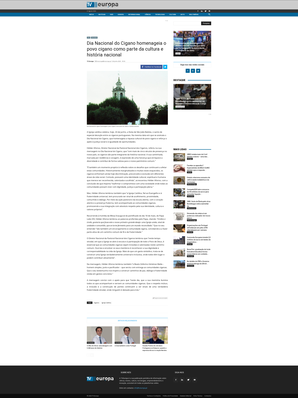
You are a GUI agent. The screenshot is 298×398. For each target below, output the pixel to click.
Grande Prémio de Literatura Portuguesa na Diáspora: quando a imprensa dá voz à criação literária (154, 348)
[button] (209, 15)
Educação (190, 256)
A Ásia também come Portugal (125, 346)
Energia (190, 159)
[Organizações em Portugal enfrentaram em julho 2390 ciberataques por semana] (179, 228)
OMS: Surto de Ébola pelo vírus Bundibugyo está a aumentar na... (198, 204)
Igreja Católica (106, 303)
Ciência (148, 14)
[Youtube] (209, 11)
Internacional (134, 14)
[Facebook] (198, 11)
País (111, 14)
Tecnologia (160, 14)
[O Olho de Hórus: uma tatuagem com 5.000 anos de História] (99, 335)
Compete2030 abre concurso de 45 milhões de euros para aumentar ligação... (198, 192)
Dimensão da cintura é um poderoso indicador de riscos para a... (198, 215)
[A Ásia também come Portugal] (127, 335)
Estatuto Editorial (185, 396)
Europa (121, 14)
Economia (190, 196)
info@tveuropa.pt (140, 388)
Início (91, 14)
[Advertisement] (127, 27)
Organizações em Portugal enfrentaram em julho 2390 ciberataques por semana (197, 227)
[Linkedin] (201, 11)
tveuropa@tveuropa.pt (104, 61)
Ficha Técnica (197, 396)
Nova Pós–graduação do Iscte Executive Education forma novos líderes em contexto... (198, 251)
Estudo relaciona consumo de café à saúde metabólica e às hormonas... (198, 180)
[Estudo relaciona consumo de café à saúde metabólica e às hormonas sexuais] (179, 180)
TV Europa (90, 61)
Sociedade (94, 37)
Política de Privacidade (170, 396)
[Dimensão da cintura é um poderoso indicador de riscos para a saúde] (179, 216)
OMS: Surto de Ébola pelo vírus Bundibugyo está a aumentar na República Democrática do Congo (190, 101)
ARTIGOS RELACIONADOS (127, 320)
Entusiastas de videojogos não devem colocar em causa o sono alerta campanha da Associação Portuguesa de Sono (190, 47)
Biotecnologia (192, 184)
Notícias (101, 14)
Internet (190, 232)
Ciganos (96, 303)
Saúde (178, 53)
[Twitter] (205, 11)
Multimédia (193, 14)
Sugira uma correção (160, 298)
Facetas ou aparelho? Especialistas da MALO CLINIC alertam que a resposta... (198, 168)
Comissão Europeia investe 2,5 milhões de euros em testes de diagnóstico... (199, 239)
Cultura (172, 14)
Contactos (207, 396)
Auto (183, 14)
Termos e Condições (154, 396)
